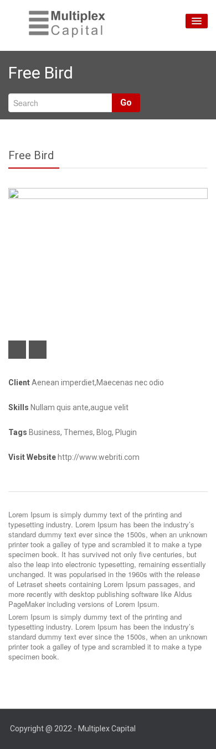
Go (126, 102)
